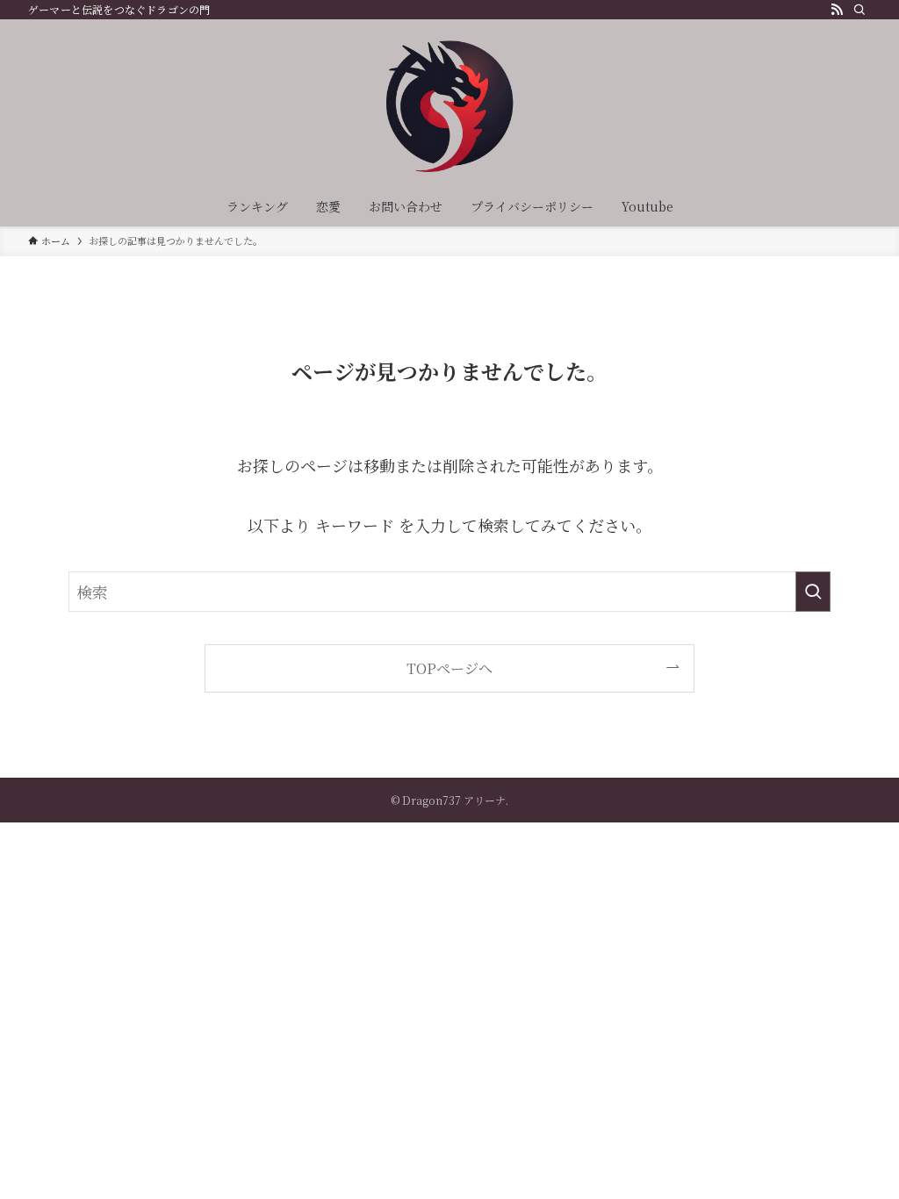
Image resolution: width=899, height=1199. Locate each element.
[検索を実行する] (813, 591)
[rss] (836, 9)
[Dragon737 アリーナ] (449, 106)
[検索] (859, 9)
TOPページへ (449, 667)
